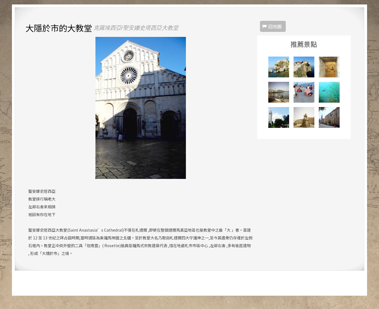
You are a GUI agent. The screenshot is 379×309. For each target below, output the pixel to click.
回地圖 (275, 26)
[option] (140, 108)
